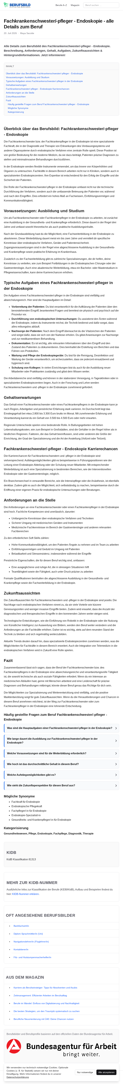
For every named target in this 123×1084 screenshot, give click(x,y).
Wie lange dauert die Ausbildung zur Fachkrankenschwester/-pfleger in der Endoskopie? (52, 740)
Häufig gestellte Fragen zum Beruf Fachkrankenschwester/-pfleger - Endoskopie (48, 104)
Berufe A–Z (61, 5)
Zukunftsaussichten (16, 96)
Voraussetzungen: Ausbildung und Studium (27, 77)
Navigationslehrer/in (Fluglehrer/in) (31, 941)
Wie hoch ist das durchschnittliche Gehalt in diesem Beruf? (43, 764)
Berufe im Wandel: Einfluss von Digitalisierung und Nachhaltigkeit (46, 1003)
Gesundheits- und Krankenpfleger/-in (32, 819)
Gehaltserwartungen (16, 85)
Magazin (75, 5)
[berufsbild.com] (17, 5)
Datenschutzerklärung (18, 1077)
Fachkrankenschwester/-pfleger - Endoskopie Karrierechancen (37, 89)
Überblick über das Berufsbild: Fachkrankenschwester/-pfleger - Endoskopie (44, 73)
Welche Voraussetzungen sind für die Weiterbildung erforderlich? (46, 753)
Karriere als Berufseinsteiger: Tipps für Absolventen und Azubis (45, 987)
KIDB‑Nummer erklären (25, 894)
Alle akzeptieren (106, 1072)
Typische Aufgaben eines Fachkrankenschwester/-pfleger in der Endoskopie (44, 81)
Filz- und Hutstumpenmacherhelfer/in (32, 957)
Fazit (8, 100)
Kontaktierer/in (21, 949)
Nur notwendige (85, 1072)
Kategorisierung (16, 112)
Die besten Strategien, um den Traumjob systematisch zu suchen (47, 1011)
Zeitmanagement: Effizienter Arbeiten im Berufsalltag (40, 995)
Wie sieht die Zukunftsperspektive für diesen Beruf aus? (41, 785)
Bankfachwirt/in (21, 926)
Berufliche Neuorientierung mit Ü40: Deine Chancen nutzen (44, 1019)
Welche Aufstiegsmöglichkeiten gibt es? (31, 775)
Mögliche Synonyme (18, 108)
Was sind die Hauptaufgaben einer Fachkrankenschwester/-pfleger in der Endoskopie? (59, 728)
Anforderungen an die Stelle (20, 92)
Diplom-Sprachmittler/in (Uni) (28, 933)
